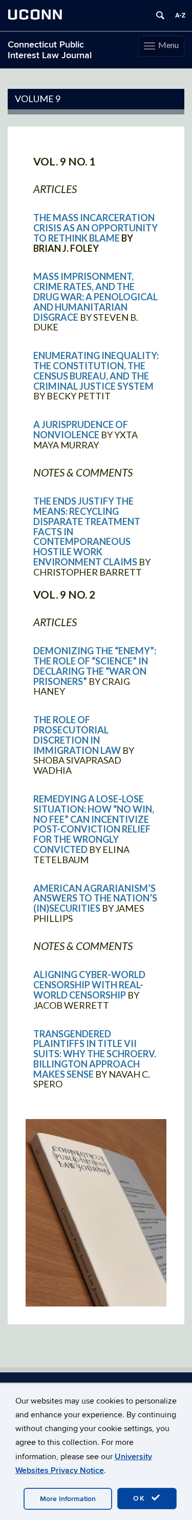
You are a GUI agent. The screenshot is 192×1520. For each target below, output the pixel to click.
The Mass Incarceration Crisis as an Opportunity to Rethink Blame (95, 228)
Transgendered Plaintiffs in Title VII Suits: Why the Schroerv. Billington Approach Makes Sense (94, 1054)
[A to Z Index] (180, 15)
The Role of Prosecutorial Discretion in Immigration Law (77, 734)
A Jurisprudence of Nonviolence (80, 429)
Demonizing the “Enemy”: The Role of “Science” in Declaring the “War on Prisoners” (94, 665)
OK (140, 1498)
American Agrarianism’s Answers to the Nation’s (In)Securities (95, 898)
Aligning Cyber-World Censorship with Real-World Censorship (89, 985)
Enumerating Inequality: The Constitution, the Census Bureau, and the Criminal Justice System (96, 370)
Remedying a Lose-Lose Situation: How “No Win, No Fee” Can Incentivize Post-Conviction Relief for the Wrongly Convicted (93, 824)
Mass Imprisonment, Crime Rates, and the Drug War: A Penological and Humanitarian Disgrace (95, 296)
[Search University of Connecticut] (160, 15)
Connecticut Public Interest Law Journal (50, 50)
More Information (68, 1498)
